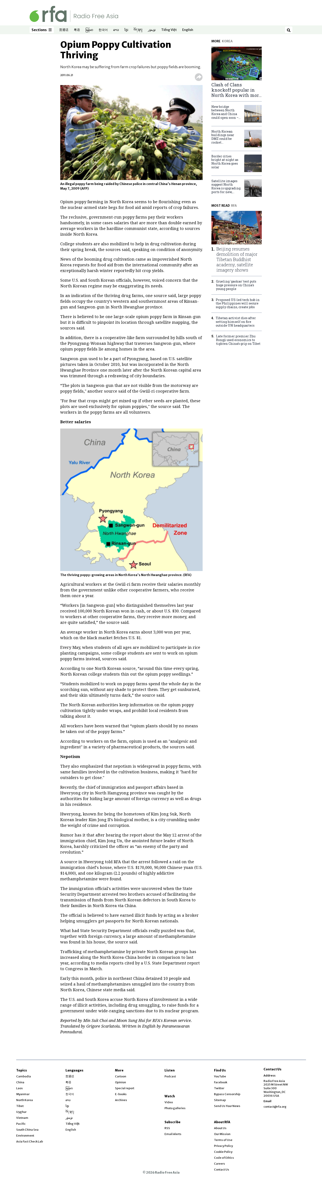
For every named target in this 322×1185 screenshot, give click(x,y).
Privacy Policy (223, 1146)
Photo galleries (175, 1108)
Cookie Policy (223, 1152)
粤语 (77, 30)
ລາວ (116, 30)
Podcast (170, 1076)
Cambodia (23, 1076)
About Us (220, 1128)
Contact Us (221, 1169)
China (20, 1082)
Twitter (219, 1088)
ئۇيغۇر (152, 30)
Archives (121, 1100)
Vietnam (22, 1118)
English (187, 30)
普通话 (63, 30)
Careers (219, 1163)
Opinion (120, 1082)
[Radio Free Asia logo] (74, 13)
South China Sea (27, 1130)
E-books (121, 1094)
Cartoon (120, 1076)
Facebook (220, 1082)
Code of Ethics (224, 1158)
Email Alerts (173, 1134)
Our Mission (222, 1134)
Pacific (21, 1124)
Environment (25, 1135)
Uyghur (21, 1112)
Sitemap (220, 1100)
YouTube (220, 1076)
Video (169, 1102)
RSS (167, 1128)
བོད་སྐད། (138, 30)
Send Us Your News (227, 1106)
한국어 (103, 30)
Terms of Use (223, 1140)
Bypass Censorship (227, 1094)
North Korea (24, 1100)
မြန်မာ (89, 30)
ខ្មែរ (126, 30)
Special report (124, 1088)
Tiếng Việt (169, 30)
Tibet (20, 1106)
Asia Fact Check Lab (29, 1141)
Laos (19, 1088)
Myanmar (23, 1094)
